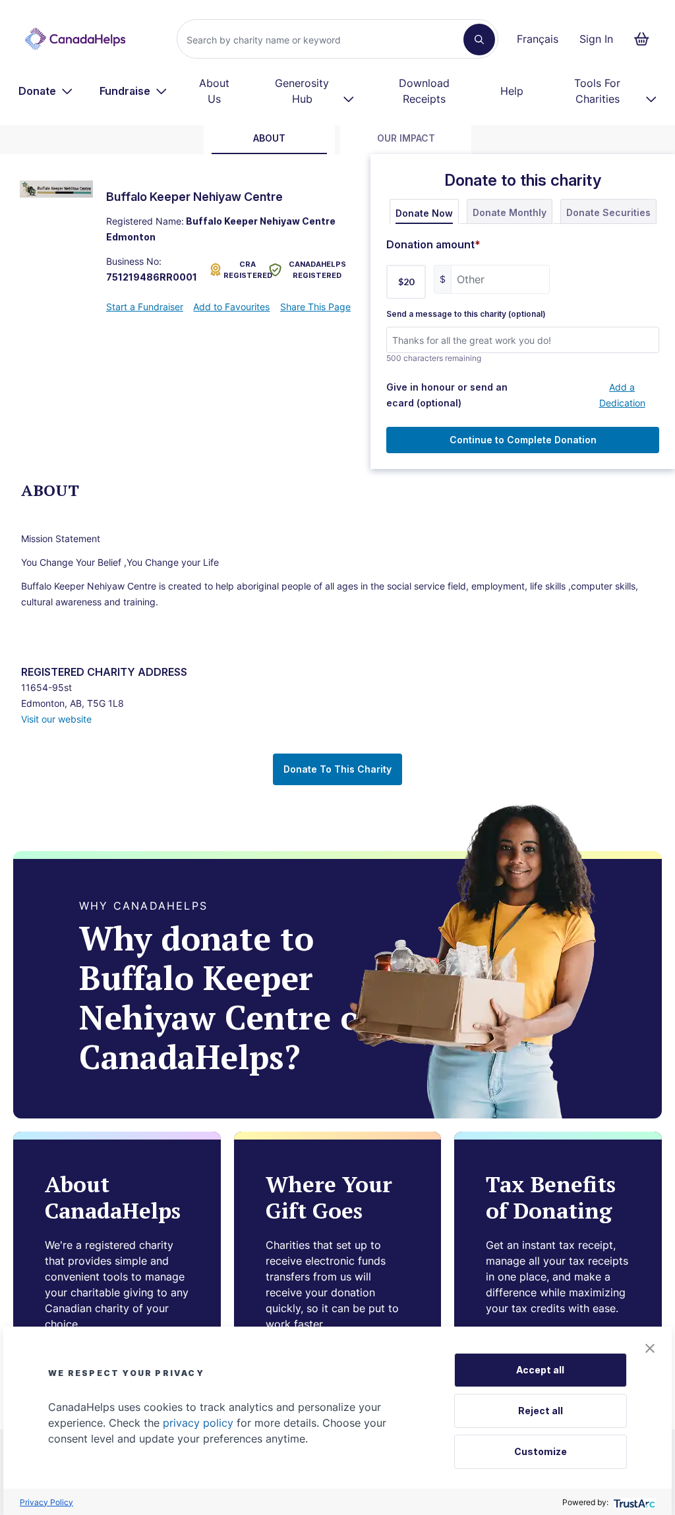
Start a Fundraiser (144, 306)
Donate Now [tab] (424, 213)
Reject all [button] (540, 1410)
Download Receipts (424, 90)
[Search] (479, 39)
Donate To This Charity (337, 769)
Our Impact (406, 138)
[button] (650, 1348)
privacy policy (198, 1422)
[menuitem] (46, 90)
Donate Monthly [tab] (509, 212)
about (269, 138)
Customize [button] (540, 1451)
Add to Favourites (231, 306)
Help (511, 90)
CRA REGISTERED (243, 270)
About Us (214, 90)
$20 (406, 281)
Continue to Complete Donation (523, 439)
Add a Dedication (622, 394)
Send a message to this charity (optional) (466, 314)
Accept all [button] (540, 1369)
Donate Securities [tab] (608, 212)
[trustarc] (633, 1502)
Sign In (596, 38)
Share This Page (315, 306)
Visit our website (56, 719)
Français (537, 38)
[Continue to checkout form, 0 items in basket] (645, 39)
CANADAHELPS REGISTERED (317, 270)
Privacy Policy (46, 1502)
